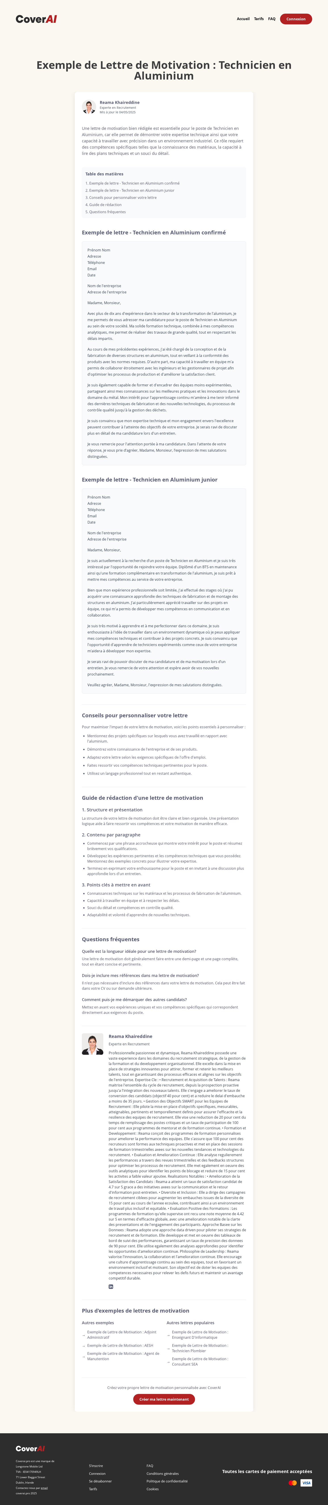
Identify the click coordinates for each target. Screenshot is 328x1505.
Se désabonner (100, 1481)
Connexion (296, 19)
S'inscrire (96, 1465)
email (44, 1488)
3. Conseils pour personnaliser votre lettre (121, 197)
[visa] (306, 1483)
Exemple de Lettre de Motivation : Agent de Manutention (120, 1356)
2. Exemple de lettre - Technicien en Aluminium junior (129, 190)
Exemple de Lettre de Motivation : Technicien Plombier (197, 1348)
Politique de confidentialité (167, 1481)
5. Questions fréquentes (105, 211)
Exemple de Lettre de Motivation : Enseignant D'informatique (197, 1335)
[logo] (36, 19)
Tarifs (259, 18)
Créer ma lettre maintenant (164, 1399)
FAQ (272, 18)
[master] (293, 1483)
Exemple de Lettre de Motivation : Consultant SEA (197, 1361)
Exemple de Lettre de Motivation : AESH (117, 1345)
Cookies (153, 1489)
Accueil (243, 18)
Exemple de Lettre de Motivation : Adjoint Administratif (119, 1335)
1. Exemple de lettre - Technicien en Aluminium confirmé (132, 183)
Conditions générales (163, 1473)
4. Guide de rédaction (103, 204)
